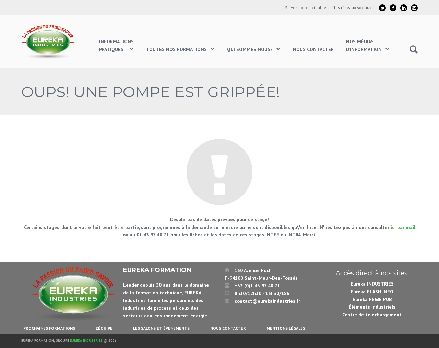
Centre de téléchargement (372, 315)
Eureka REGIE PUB (372, 299)
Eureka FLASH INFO (372, 292)
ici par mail (403, 227)
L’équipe (104, 328)
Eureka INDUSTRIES (372, 284)
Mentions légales (285, 328)
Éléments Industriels (372, 307)
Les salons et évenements (161, 328)
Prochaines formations (49, 328)
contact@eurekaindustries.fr (267, 301)
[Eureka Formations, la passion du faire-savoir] (49, 41)
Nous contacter (228, 328)
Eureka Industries (86, 340)
